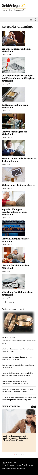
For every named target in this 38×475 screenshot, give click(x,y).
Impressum (21, 468)
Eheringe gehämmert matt (13, 309)
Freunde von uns (27, 465)
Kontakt (13, 468)
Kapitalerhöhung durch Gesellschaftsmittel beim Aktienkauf (14, 212)
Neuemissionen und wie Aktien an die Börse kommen (19, 159)
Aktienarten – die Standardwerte (18, 185)
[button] (32, 407)
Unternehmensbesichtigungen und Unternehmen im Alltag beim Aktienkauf (18, 78)
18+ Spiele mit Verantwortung (11, 465)
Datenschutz (6, 468)
